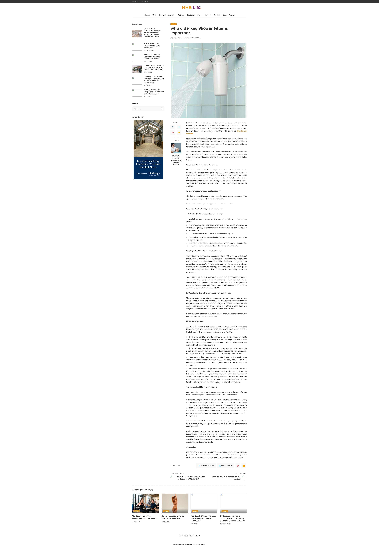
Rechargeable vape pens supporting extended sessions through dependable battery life (232, 518)
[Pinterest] (172, 132)
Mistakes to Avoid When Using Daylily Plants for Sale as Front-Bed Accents (154, 92)
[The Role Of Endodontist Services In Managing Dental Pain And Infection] (176, 148)
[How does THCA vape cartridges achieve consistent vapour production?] (204, 503)
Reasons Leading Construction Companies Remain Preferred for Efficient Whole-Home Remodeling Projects (152, 32)
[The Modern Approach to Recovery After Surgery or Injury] (145, 503)
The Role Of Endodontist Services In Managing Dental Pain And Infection (176, 159)
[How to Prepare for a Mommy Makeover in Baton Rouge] (175, 503)
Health (173, 24)
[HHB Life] (189, 7)
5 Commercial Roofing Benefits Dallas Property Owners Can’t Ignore (152, 57)
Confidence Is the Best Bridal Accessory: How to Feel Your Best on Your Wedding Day (154, 68)
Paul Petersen (178, 38)
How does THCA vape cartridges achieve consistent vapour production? (203, 518)
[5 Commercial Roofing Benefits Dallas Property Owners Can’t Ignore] (137, 57)
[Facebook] (172, 126)
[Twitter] (179, 126)
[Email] (179, 132)
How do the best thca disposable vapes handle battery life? (152, 46)
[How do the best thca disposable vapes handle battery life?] (137, 47)
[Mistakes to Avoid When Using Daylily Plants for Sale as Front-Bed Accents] (137, 93)
